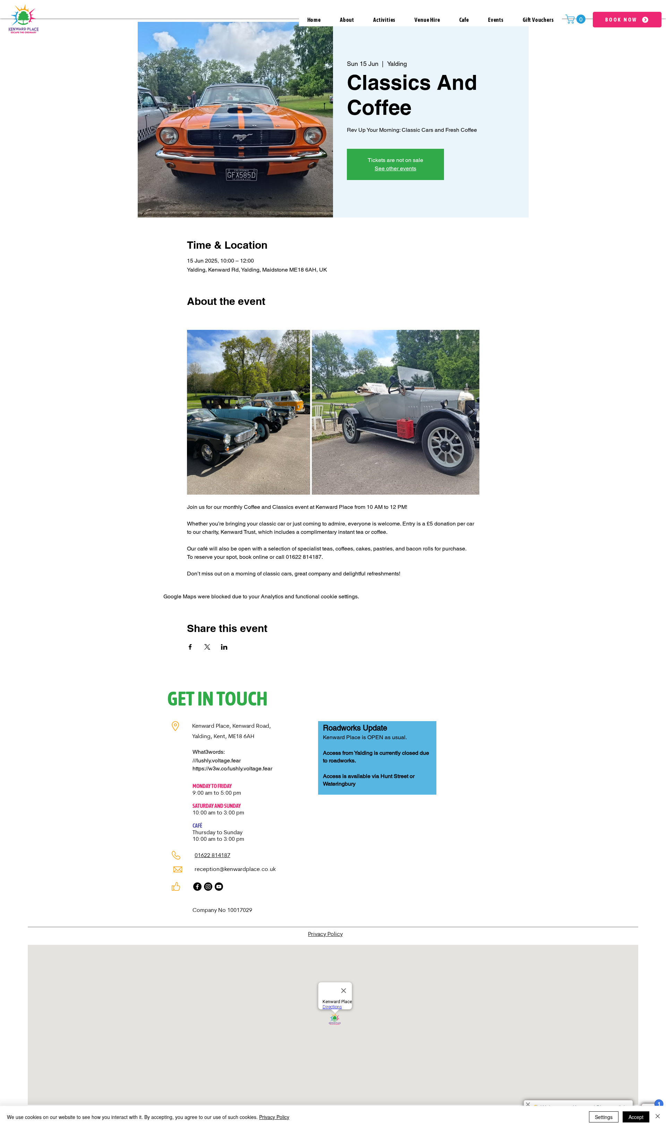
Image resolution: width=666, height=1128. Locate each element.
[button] (576, 19)
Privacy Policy (274, 1116)
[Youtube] (219, 886)
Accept (636, 1116)
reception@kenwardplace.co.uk (235, 869)
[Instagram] (208, 886)
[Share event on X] (207, 647)
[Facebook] (197, 886)
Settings (604, 1116)
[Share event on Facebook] (190, 647)
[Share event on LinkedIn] (224, 647)
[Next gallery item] (471, 412)
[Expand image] (248, 412)
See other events (395, 168)
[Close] (658, 1116)
